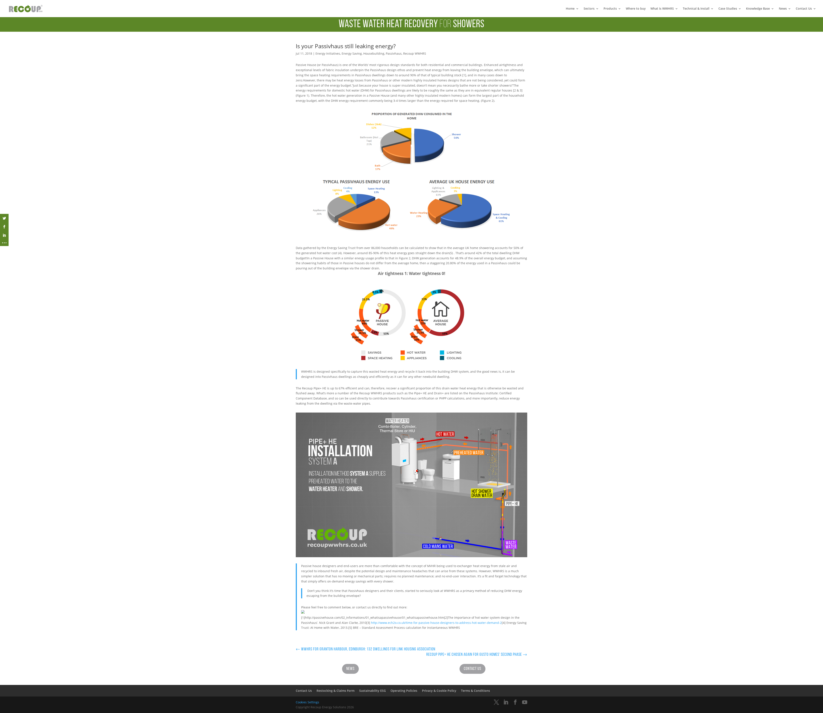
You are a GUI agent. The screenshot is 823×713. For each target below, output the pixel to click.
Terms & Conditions (475, 691)
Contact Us (804, 9)
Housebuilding (373, 53)
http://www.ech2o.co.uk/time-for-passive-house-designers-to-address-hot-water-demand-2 (436, 623)
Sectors (589, 9)
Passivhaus (394, 53)
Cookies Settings (307, 702)
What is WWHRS (662, 9)
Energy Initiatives (327, 53)
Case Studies (727, 9)
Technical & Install (696, 9)
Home (570, 9)
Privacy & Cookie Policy (439, 691)
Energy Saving (352, 53)
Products (610, 9)
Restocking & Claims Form (335, 691)
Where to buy (636, 9)
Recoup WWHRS (414, 53)
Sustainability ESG (372, 691)
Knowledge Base (758, 9)
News (783, 9)
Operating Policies (403, 691)
